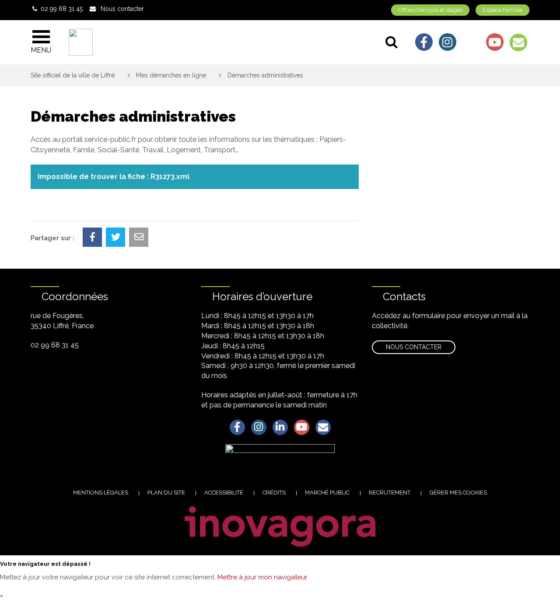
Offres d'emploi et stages (430, 10)
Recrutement (389, 492)
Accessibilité (223, 492)
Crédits (274, 492)
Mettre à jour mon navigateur (262, 577)
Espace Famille (502, 10)
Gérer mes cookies (458, 492)
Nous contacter (413, 347)
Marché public (327, 492)
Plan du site (166, 492)
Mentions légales (100, 492)
